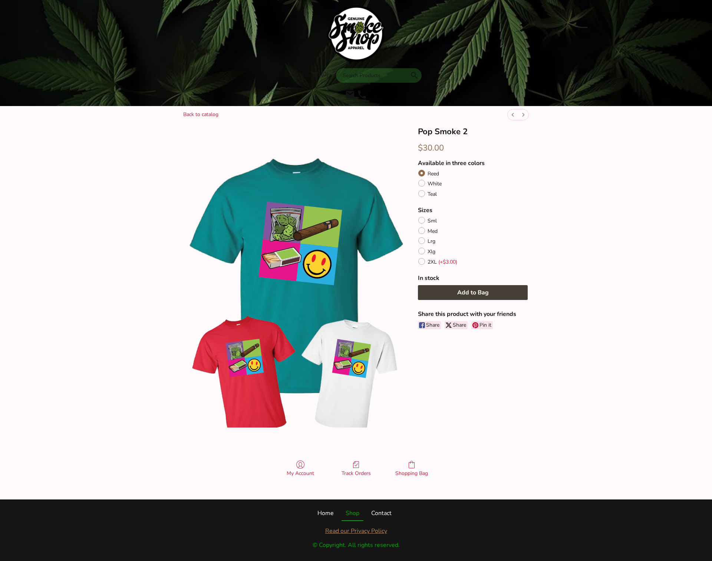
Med (433, 231)
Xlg (431, 251)
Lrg (431, 241)
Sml (432, 220)
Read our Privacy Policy (356, 531)
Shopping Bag (411, 473)
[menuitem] (513, 114)
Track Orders (356, 473)
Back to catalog (200, 114)
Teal (432, 194)
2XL (442, 261)
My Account (300, 473)
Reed (433, 173)
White (435, 183)
